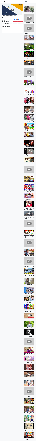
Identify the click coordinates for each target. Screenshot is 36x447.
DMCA (19, 443)
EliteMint (3, 1)
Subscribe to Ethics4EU (18, 21)
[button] (26, 1)
